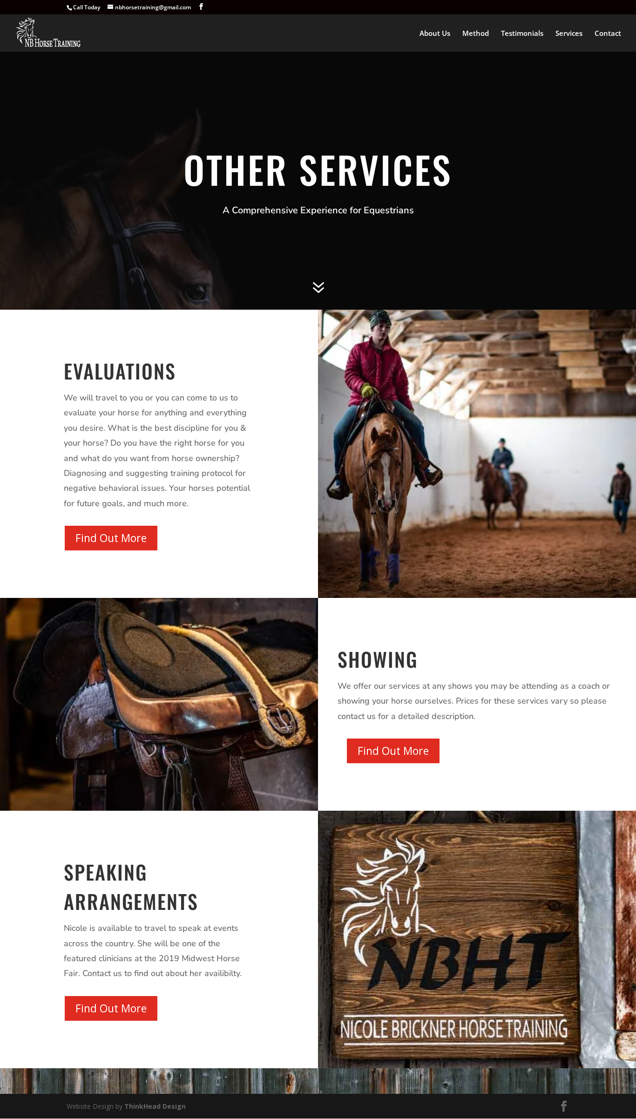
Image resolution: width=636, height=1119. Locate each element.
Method (475, 34)
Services (568, 34)
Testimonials (522, 34)
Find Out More (111, 537)
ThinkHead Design (155, 1106)
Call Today (86, 7)
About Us (434, 34)
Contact (608, 34)
